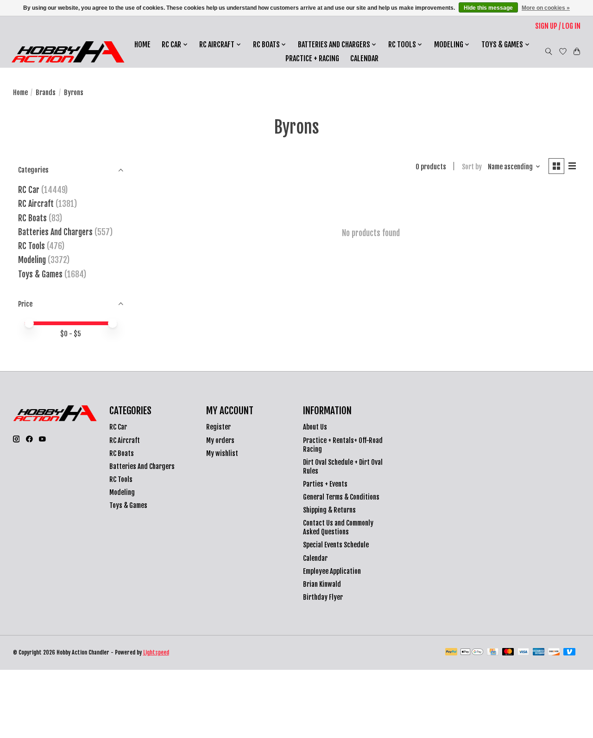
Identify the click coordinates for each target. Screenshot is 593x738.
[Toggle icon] (549, 51)
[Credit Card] (492, 652)
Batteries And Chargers (55, 232)
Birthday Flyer (323, 597)
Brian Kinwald (322, 584)
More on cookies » (546, 8)
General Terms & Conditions (341, 497)
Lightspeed (156, 652)
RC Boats (32, 218)
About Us (315, 427)
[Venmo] (569, 652)
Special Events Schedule (336, 544)
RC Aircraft (36, 204)
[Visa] (523, 652)
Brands (46, 92)
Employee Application (332, 571)
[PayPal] (451, 652)
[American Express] (539, 652)
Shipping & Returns (329, 510)
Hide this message (488, 8)
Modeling (32, 260)
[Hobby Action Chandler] (68, 51)
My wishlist (222, 453)
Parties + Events (325, 484)
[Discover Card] (554, 652)
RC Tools (31, 246)
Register (218, 427)
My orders (220, 440)
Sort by (472, 166)
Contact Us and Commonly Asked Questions (338, 527)
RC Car (28, 190)
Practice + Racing (312, 58)
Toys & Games (40, 274)
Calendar (364, 58)
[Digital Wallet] (472, 652)
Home (142, 44)
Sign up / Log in (557, 26)
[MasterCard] (508, 652)
